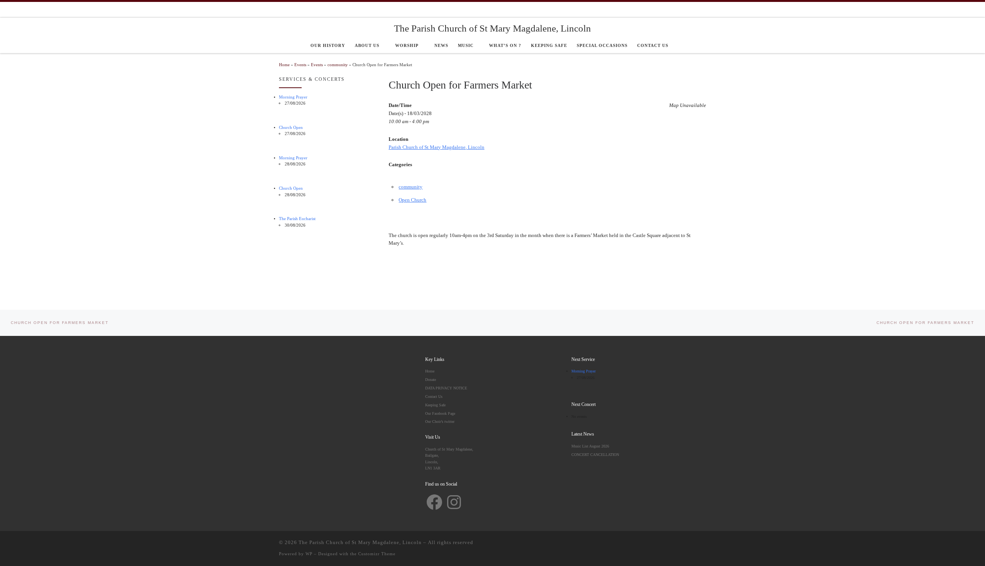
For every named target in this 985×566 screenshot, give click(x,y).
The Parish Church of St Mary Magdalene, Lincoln (360, 542)
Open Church (412, 200)
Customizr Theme (377, 553)
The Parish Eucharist (297, 219)
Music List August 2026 (590, 446)
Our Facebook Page (440, 413)
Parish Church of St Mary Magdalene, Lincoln (436, 147)
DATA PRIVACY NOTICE (446, 388)
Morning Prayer (293, 97)
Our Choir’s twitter (439, 421)
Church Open (291, 127)
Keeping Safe (435, 405)
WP (309, 553)
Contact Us (433, 396)
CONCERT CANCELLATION (595, 454)
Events (300, 65)
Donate (430, 379)
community (337, 65)
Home (284, 65)
